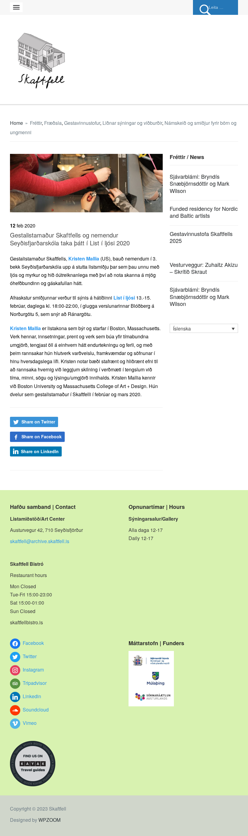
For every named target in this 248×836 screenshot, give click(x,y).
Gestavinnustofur (82, 122)
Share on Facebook (41, 436)
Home (16, 122)
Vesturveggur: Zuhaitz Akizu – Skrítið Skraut (204, 267)
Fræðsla (53, 122)
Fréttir (36, 122)
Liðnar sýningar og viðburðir (132, 122)
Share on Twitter (38, 422)
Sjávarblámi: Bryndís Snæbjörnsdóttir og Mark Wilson (199, 183)
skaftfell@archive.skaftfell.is (39, 541)
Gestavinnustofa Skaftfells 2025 (201, 237)
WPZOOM (49, 819)
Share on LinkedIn (40, 451)
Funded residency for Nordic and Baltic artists (204, 211)
